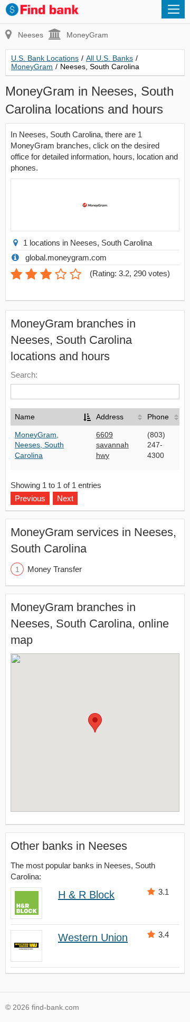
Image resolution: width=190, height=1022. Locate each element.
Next (65, 498)
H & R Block (86, 895)
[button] (95, 723)
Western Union (93, 937)
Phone (158, 416)
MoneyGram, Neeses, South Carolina (39, 445)
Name (25, 416)
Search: (24, 374)
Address (110, 416)
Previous (30, 498)
